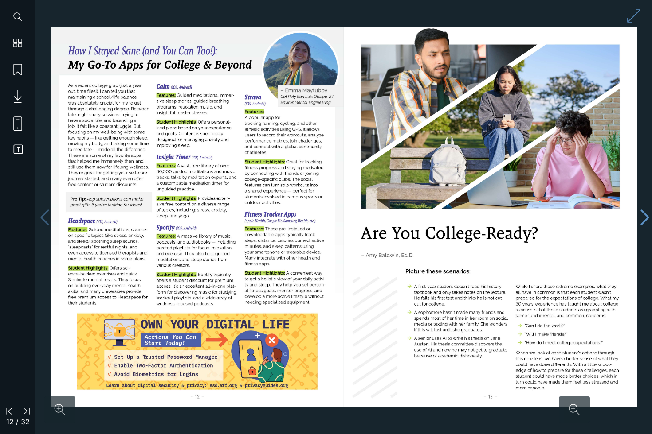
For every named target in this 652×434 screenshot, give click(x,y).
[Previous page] (44, 217)
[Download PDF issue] (14, 96)
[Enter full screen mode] (634, 16)
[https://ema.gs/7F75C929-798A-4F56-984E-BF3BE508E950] (197, 351)
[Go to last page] (27, 410)
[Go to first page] (9, 410)
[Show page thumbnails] (17, 43)
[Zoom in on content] (59, 409)
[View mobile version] (14, 123)
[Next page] (645, 217)
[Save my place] (17, 70)
